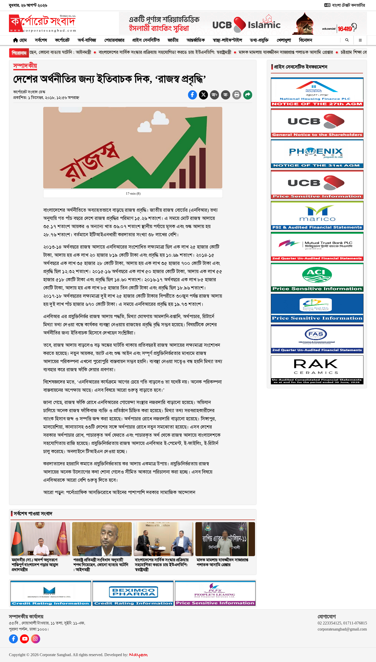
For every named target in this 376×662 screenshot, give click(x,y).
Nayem (138, 655)
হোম (23, 40)
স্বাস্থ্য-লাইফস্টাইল (227, 40)
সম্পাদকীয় (25, 65)
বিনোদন (305, 40)
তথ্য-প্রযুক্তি (259, 40)
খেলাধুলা (284, 40)
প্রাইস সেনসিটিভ (146, 40)
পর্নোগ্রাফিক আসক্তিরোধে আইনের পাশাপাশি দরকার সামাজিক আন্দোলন (130, 492)
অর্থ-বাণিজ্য (87, 40)
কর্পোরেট (62, 40)
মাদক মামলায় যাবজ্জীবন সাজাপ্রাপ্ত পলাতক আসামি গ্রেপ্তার (265, 52)
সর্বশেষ (41, 40)
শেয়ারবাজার (114, 40)
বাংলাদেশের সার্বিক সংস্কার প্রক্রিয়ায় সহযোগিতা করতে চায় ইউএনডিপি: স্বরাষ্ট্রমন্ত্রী (144, 52)
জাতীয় (173, 40)
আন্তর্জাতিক (196, 40)
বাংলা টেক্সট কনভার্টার (348, 5)
